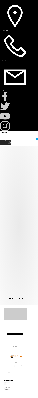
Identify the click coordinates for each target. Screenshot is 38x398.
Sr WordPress (15, 355)
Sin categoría (5, 320)
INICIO (37, 136)
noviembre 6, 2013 (15, 346)
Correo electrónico (10, 376)
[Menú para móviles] (37, 139)
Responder (16, 362)
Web (10, 378)
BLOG (10, 142)
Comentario (9, 372)
